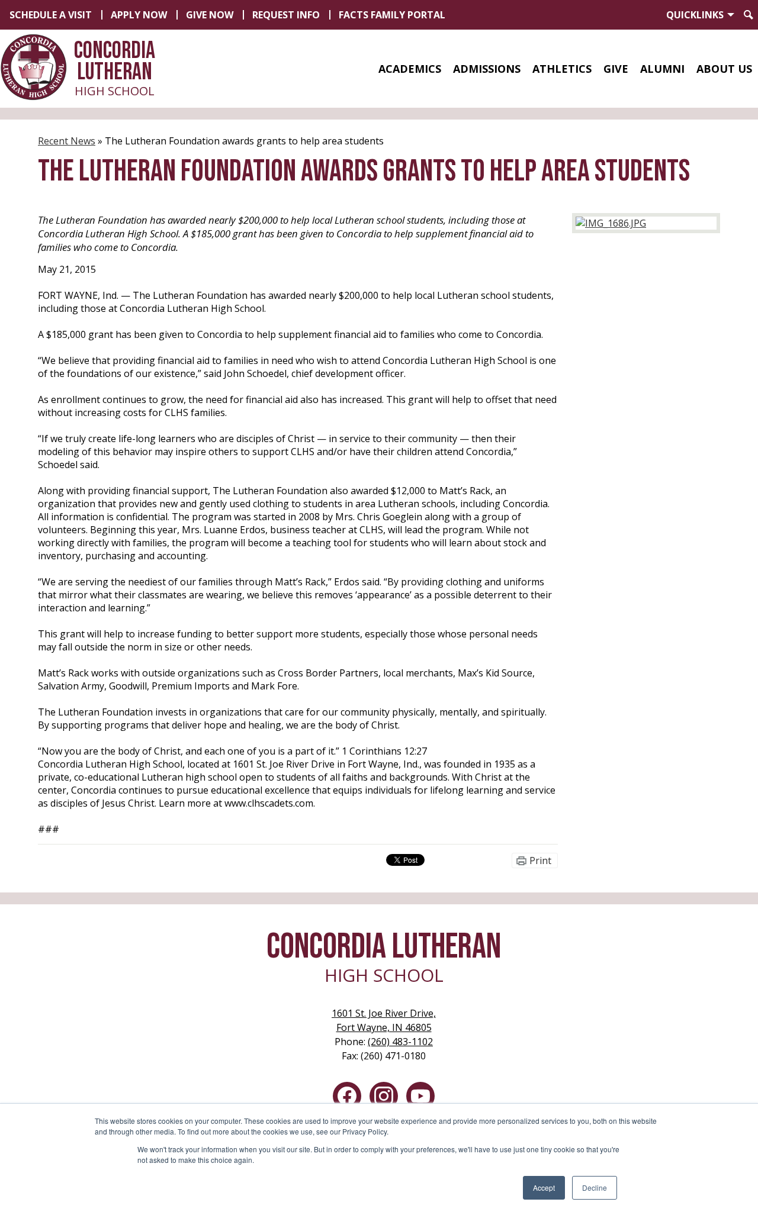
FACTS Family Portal (392, 14)
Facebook (347, 1096)
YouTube (420, 1096)
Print (540, 860)
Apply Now (139, 14)
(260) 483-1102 (400, 1041)
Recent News (66, 140)
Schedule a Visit (50, 14)
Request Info (286, 14)
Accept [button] (544, 1187)
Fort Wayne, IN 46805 (384, 1020)
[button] (409, 68)
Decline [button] (594, 1187)
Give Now (209, 14)
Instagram (384, 1096)
